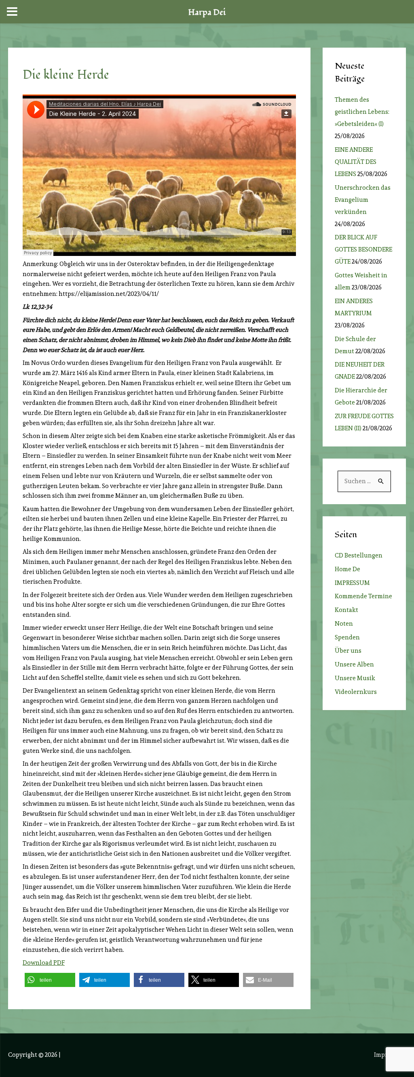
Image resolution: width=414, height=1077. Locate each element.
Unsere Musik (355, 678)
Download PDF (44, 962)
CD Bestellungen (358, 555)
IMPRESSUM (352, 583)
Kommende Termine (363, 596)
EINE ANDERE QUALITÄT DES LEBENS (355, 162)
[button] (50, 980)
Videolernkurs (356, 692)
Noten (344, 623)
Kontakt (346, 610)
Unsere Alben (354, 664)
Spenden (347, 637)
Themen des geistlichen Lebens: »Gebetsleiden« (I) (362, 112)
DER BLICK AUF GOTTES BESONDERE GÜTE (363, 249)
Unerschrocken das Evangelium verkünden (363, 200)
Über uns (348, 650)
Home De (347, 569)
